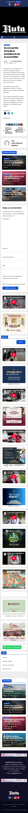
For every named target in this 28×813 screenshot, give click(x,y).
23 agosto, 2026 (9, 693)
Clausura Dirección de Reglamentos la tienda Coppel (19, 130)
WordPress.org (7, 669)
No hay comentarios (11, 695)
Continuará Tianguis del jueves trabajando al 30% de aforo (8, 130)
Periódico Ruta (22, 809)
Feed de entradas (7, 661)
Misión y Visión (14, 809)
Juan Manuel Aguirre (16, 61)
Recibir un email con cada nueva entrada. (14, 284)
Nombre (5, 248)
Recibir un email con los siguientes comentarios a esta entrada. (12, 277)
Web (4, 265)
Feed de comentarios (8, 665)
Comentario (6, 219)
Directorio (8, 809)
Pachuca (6, 687)
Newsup (22, 804)
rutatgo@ (13, 773)
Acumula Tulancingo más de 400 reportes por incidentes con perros (13, 194)
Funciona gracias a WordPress (10, 804)
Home (3, 809)
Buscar (4, 337)
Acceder (5, 657)
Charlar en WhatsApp (13, 647)
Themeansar (14, 806)
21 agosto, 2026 (9, 724)
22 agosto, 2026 (9, 709)
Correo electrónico (8, 257)
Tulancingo (6, 158)
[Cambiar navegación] (14, 37)
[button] (25, 37)
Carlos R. (19, 693)
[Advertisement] (14, 16)
